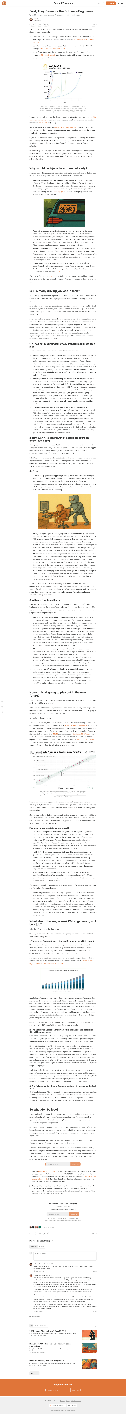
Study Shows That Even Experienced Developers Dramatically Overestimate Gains (53, 1350)
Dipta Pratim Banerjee (40, 1275)
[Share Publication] (103, 3)
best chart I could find (48, 108)
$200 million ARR (48, 55)
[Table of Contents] (2, 707)
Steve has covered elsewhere (76, 725)
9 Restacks (51, 1227)
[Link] (26, 168)
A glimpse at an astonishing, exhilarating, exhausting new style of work (52, 1363)
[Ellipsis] (95, 1263)
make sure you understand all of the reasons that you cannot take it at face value (70, 796)
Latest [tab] (36, 1326)
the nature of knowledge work (65, 127)
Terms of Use (71, 1218)
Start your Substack (58, 1405)
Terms (68, 1401)
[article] (63, 1334)
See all (33, 1373)
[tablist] (37, 1247)
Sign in (120, 3)
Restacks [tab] (41, 1247)
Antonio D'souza (38, 1264)
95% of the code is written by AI (52, 48)
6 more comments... (35, 1316)
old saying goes (58, 191)
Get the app (72, 1405)
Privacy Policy (77, 1220)
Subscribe (110, 3)
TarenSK (36, 18)
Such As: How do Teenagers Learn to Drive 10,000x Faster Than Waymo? (52, 1333)
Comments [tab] (34, 1247)
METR (55, 734)
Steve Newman (42, 1335)
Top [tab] (32, 1326)
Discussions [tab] (43, 1326)
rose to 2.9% (43, 122)
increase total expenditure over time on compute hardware (61, 962)
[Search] (99, 3)
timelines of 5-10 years (81, 734)
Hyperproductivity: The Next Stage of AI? (46, 1360)
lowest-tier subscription (46, 1171)
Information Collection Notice (62, 1220)
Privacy (62, 1401)
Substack (54, 1410)
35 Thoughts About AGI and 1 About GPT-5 (47, 1331)
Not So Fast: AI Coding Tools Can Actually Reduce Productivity (50, 1345)
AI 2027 (52, 276)
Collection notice (76, 1401)
